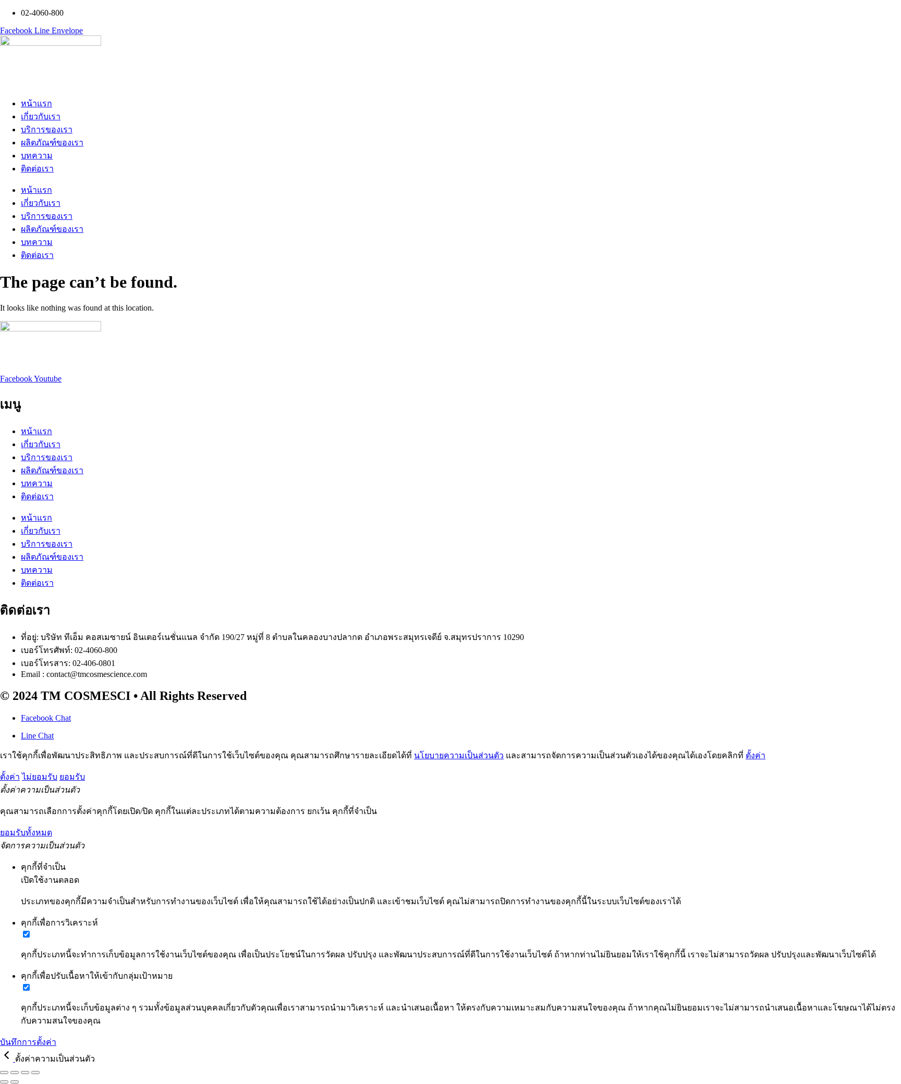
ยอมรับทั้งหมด (26, 832)
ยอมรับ (72, 776)
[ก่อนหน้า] (4, 1081)
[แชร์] (25, 1072)
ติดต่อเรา (37, 168)
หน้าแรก (36, 103)
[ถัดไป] (14, 1081)
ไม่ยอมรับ (39, 776)
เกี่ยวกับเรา (40, 116)
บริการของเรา (46, 129)
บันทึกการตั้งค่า (28, 1042)
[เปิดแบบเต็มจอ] (14, 1072)
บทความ (37, 155)
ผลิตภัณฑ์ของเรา (52, 142)
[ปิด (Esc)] (35, 1072)
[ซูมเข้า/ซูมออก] (4, 1072)
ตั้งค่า (755, 755)
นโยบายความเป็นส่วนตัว (459, 755)
